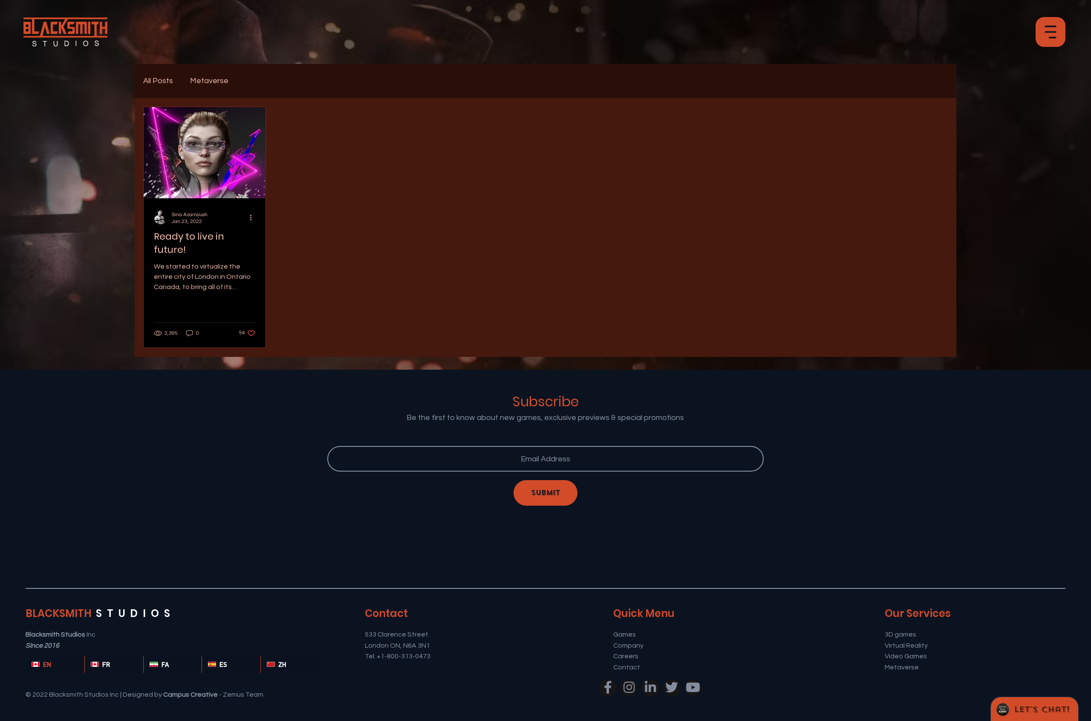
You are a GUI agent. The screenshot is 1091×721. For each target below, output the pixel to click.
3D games (900, 634)
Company (628, 645)
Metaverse (209, 81)
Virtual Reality (906, 645)
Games (624, 634)
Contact (626, 667)
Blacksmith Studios (55, 634)
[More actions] (254, 217)
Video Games (906, 656)
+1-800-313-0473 (404, 656)
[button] (1050, 32)
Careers (625, 656)
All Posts (158, 81)
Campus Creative (190, 694)
